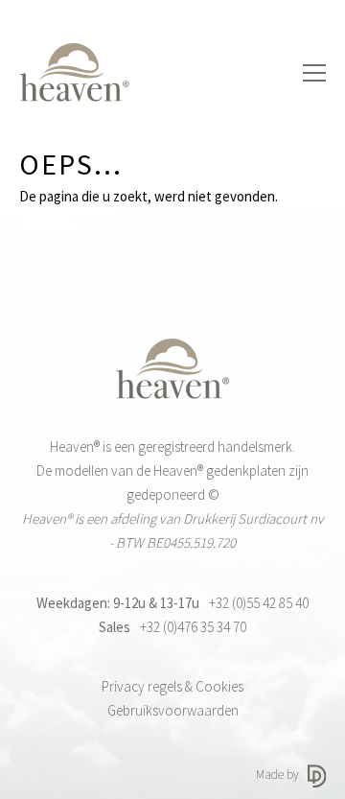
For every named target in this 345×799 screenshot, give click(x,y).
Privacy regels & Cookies (172, 686)
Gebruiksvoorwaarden (173, 710)
